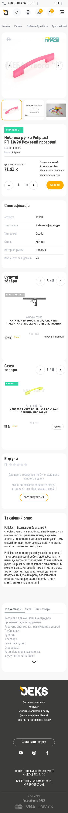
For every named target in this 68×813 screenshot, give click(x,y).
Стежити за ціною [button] (49, 166)
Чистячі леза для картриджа (22, 652)
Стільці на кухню (15, 643)
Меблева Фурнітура (37, 26)
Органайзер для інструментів (23, 622)
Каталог (18, 26)
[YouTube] (21, 753)
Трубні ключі (12, 631)
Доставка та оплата (50, 175)
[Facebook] (47, 753)
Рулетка (10, 635)
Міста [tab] (28, 609)
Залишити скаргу (34, 742)
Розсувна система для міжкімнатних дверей (32, 627)
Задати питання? (49, 162)
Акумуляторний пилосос (20, 656)
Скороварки (12, 648)
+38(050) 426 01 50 (34, 775)
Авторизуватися (34, 497)
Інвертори (11, 639)
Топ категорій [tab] (13, 609)
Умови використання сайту (34, 711)
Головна (6, 26)
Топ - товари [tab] (42, 609)
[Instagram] (34, 753)
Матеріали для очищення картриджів (28, 618)
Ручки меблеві (59, 26)
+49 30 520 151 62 (34, 785)
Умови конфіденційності (34, 715)
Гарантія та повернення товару (34, 720)
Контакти (34, 707)
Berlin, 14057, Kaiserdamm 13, (34, 781)
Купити (55, 185)
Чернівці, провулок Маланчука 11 (34, 771)
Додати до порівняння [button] (52, 170)
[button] (61, 12)
